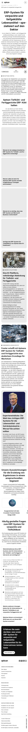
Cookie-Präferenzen (5, 718)
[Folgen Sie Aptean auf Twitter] (22, 661)
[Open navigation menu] (2, 2)
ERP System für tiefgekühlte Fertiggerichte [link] (11, 7)
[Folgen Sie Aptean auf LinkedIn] (24, 661)
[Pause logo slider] (25, 71)
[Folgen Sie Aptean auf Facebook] (19, 661)
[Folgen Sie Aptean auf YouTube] (26, 661)
